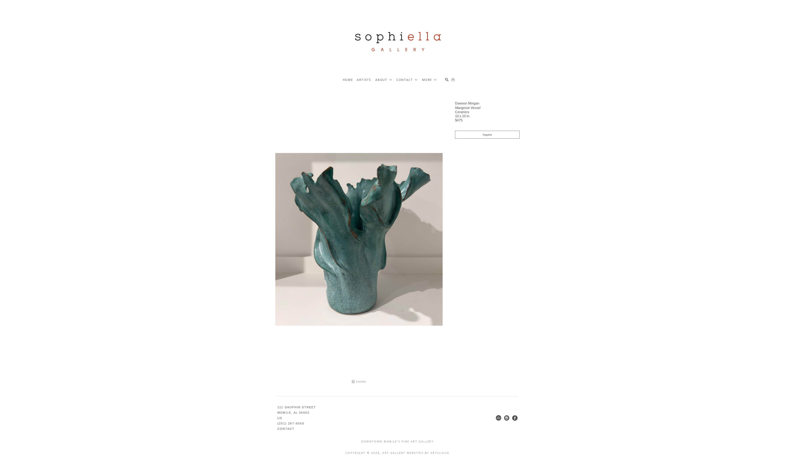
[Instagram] (506, 418)
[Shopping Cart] (453, 79)
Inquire (487, 134)
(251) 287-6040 (290, 423)
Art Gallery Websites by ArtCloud (415, 453)
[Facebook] (515, 418)
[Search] (446, 79)
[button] (383, 80)
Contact (285, 428)
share (360, 381)
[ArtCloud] (498, 418)
